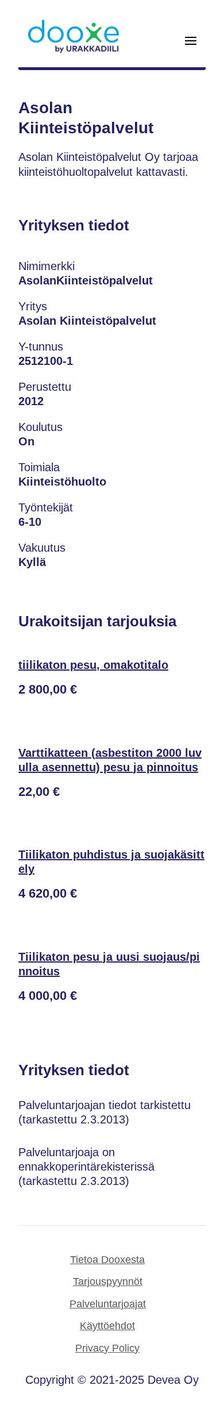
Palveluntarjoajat (107, 1304)
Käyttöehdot (107, 1325)
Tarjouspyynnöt (107, 1281)
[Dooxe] (73, 50)
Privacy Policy (107, 1348)
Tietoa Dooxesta (107, 1259)
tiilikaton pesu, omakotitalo (93, 665)
